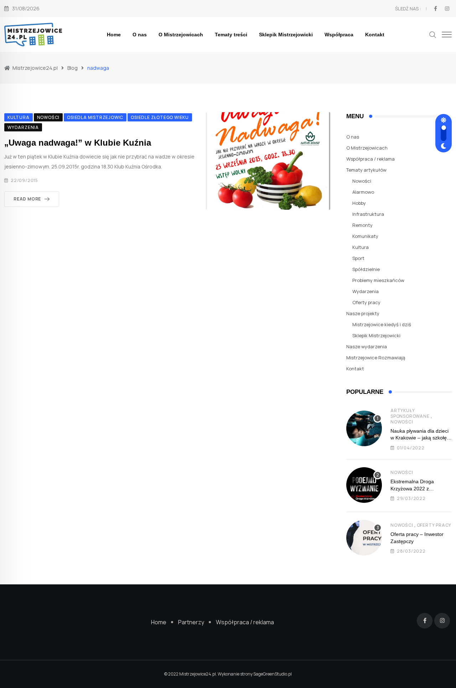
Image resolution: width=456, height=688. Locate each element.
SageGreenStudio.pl (272, 674)
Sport (358, 258)
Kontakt (374, 34)
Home (114, 34)
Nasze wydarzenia (366, 346)
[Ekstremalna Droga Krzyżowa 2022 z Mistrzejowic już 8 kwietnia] (364, 485)
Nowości (361, 181)
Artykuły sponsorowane (410, 413)
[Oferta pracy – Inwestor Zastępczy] (364, 538)
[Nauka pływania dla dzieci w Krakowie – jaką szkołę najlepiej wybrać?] (364, 428)
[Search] (432, 34)
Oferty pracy (366, 302)
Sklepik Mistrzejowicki (286, 34)
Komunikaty (365, 236)
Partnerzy (191, 622)
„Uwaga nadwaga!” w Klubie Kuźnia (77, 142)
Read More (27, 199)
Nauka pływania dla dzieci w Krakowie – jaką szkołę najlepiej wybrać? (419, 438)
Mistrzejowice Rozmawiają (375, 357)
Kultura (360, 247)
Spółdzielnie (366, 269)
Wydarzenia (365, 291)
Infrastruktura (368, 214)
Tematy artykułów (366, 170)
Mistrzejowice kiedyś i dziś (381, 324)
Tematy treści (231, 34)
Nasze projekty (362, 313)
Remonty (362, 225)
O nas (140, 34)
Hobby (359, 203)
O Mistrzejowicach (181, 34)
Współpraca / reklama (370, 159)
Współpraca (339, 34)
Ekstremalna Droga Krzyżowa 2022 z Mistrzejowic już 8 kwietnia (420, 488)
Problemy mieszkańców (378, 280)
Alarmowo (363, 192)
